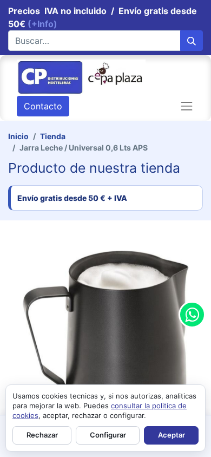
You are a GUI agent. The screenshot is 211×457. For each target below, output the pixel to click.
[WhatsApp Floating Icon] (192, 314)
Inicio (18, 136)
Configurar (108, 434)
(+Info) (42, 23)
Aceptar (171, 434)
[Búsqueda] (191, 40)
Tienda (52, 136)
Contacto (43, 106)
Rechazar (42, 434)
